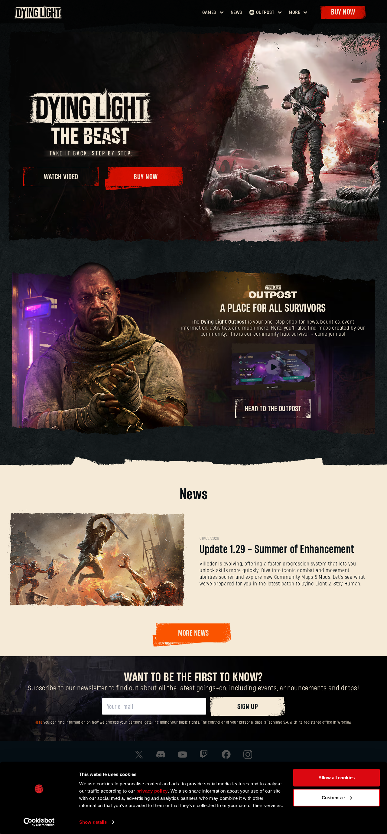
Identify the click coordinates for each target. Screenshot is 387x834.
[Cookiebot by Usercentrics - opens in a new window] (39, 822)
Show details (93, 822)
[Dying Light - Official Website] (38, 18)
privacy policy (152, 790)
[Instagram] (247, 754)
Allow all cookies (336, 777)
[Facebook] (226, 754)
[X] (139, 754)
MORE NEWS (193, 633)
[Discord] (160, 754)
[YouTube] (182, 754)
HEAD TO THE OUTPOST (273, 409)
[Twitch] (204, 754)
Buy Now (343, 12)
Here (39, 723)
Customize (333, 797)
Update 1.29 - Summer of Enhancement (277, 549)
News (236, 12)
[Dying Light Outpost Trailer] (273, 367)
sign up (247, 707)
